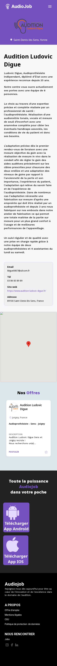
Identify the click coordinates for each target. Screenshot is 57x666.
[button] (28, 344)
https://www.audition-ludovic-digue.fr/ (26, 290)
